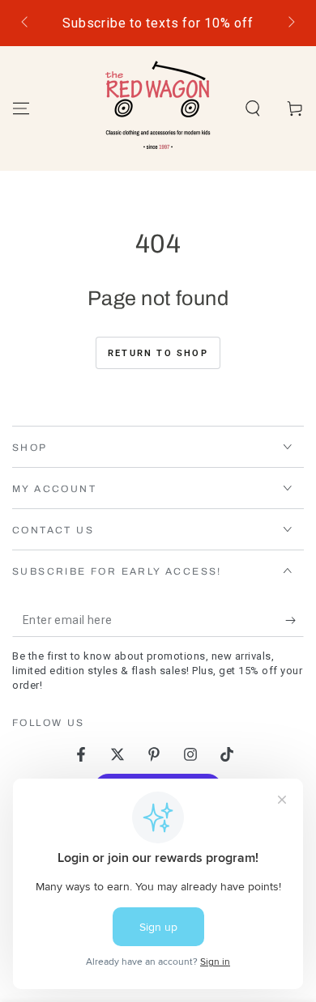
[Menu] (21, 108)
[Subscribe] (294, 621)
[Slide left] (26, 23)
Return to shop (158, 353)
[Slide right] (290, 23)
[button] (253, 108)
